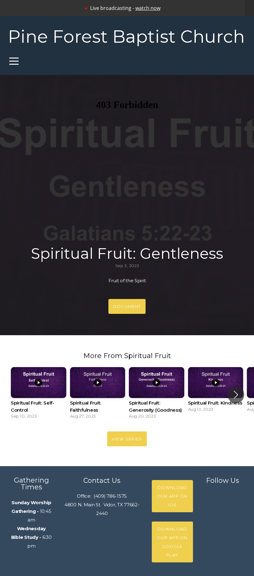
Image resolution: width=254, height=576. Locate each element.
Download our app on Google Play (172, 541)
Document (127, 306)
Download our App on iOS (172, 496)
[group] (38, 394)
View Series (127, 438)
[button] (236, 394)
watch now (147, 8)
